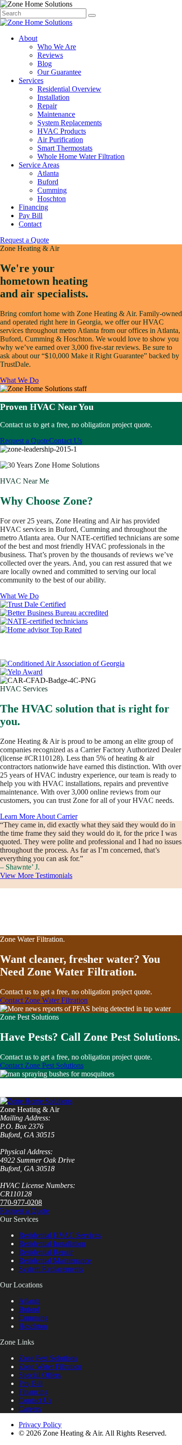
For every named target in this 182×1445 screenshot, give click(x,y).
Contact (30, 224)
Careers (30, 1409)
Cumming (52, 190)
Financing (33, 207)
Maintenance (56, 114)
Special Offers (40, 1375)
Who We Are (56, 47)
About (28, 38)
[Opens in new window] (33, 604)
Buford (47, 182)
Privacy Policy (40, 1425)
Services (31, 80)
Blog (44, 64)
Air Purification (60, 140)
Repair (47, 106)
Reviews (50, 55)
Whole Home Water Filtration (81, 156)
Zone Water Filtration (50, 1366)
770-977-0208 (21, 1202)
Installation (53, 97)
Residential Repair (46, 1252)
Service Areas (39, 165)
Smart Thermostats (64, 148)
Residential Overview (69, 89)
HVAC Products (61, 131)
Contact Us (35, 1400)
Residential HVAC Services (60, 1235)
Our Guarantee (59, 72)
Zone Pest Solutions (48, 1358)
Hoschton (51, 199)
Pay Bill (30, 215)
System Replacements (69, 123)
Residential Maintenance (55, 1260)
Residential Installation (52, 1244)
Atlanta (48, 173)
